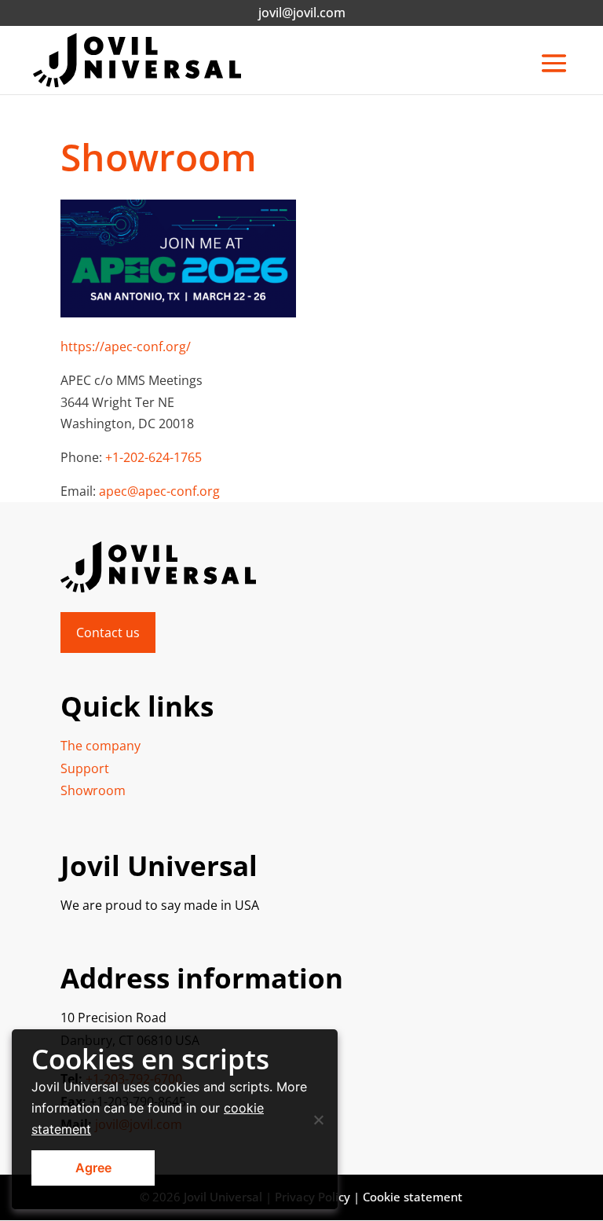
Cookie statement (412, 1196)
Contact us (108, 632)
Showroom (93, 790)
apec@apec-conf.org (159, 491)
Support (84, 768)
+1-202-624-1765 (153, 457)
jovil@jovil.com (301, 12)
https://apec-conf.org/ (125, 346)
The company (100, 745)
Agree (93, 1167)
